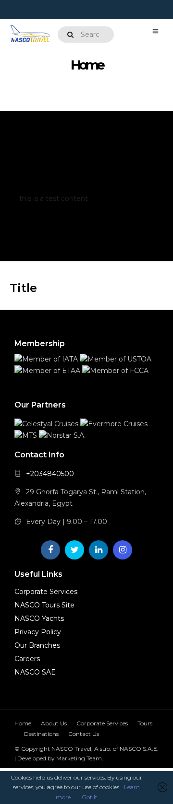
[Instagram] (122, 549)
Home (22, 723)
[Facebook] (50, 549)
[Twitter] (74, 549)
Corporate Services (45, 591)
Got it (90, 797)
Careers (27, 658)
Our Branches (37, 645)
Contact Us (83, 733)
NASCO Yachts (39, 618)
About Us (54, 723)
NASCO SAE (35, 672)
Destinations (41, 733)
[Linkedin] (98, 549)
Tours (144, 723)
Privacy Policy (37, 632)
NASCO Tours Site (44, 605)
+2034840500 (50, 473)
